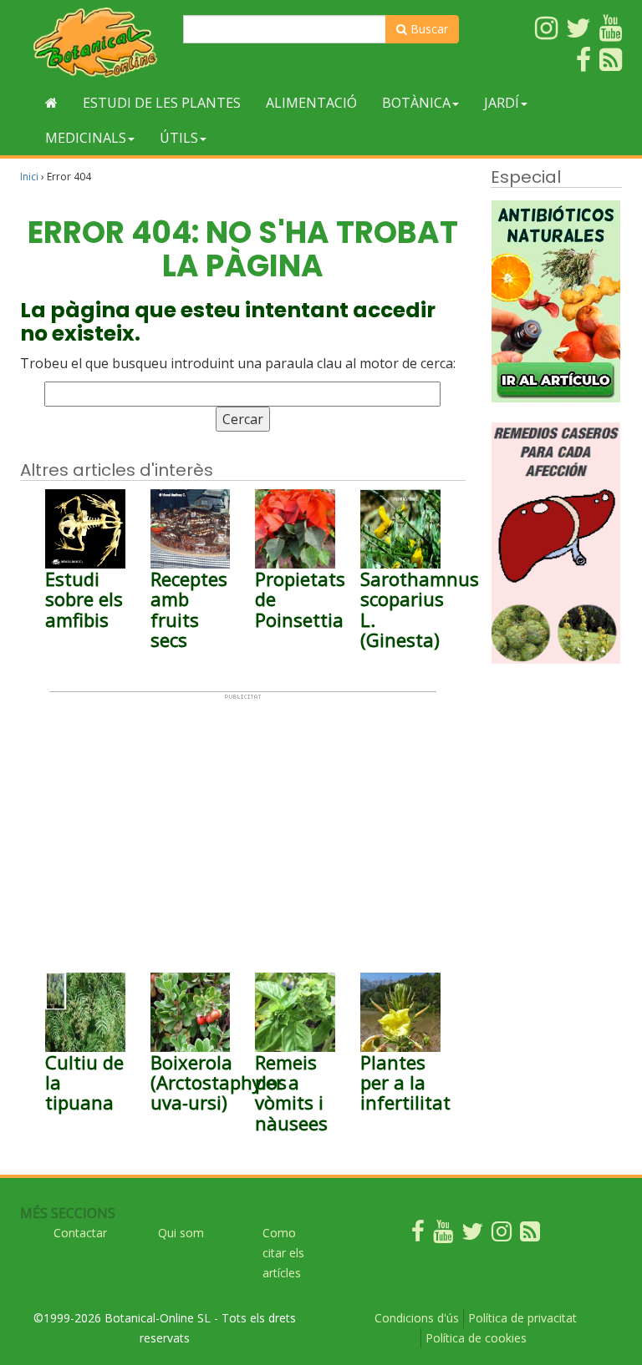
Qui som (181, 1233)
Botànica (416, 103)
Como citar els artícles (283, 1253)
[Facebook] (418, 1235)
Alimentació (311, 103)
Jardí (501, 103)
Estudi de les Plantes (162, 103)
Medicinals (85, 138)
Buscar (427, 29)
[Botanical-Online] (95, 42)
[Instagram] (502, 1235)
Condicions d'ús (416, 1318)
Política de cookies (476, 1338)
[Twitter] (472, 1235)
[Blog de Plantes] (530, 1235)
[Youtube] (443, 1235)
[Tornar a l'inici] (51, 102)
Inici (29, 176)
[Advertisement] (242, 817)
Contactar (80, 1233)
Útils (179, 138)
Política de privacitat (522, 1318)
